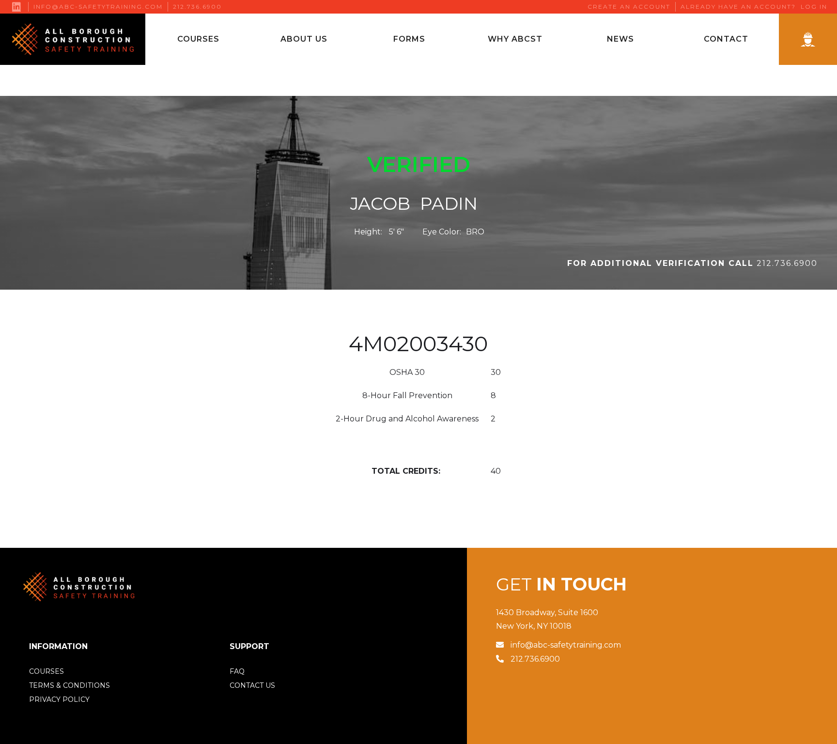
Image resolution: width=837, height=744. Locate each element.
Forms (409, 39)
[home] (72, 39)
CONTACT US (252, 685)
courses (198, 39)
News (620, 39)
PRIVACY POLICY (59, 699)
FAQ (237, 671)
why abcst (515, 39)
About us (303, 39)
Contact (726, 39)
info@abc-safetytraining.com (98, 7)
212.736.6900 (197, 7)
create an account (629, 7)
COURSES (46, 671)
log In (814, 7)
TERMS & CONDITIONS (69, 685)
